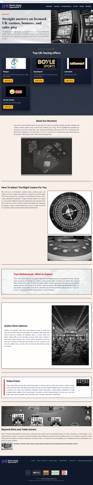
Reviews (49, 6)
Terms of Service (42, 460)
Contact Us (72, 460)
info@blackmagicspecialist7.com (48, 478)
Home (33, 460)
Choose (56, 6)
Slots (75, 6)
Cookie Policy (63, 460)
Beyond (88, 6)
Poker (81, 6)
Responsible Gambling (85, 460)
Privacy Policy (53, 460)
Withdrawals (66, 6)
